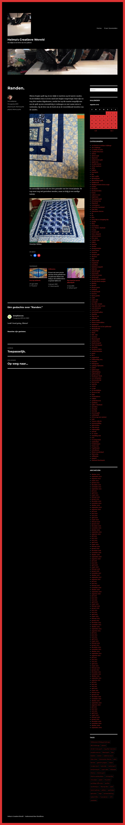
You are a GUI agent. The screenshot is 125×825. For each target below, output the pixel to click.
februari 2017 (96, 585)
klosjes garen (96, 287)
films (93, 224)
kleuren (94, 285)
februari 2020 (96, 522)
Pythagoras (95, 363)
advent (103, 745)
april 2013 (95, 639)
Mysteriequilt (96, 339)
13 (99, 120)
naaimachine (96, 341)
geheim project (96, 236)
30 (111, 127)
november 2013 (96, 625)
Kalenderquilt (96, 271)
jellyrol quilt (11, 106)
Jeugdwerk (95, 263)
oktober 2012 (96, 651)
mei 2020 (94, 515)
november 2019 (96, 528)
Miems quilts (20, 106)
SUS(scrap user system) (99, 417)
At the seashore (96, 166)
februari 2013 (96, 643)
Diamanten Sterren (98, 211)
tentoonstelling (96, 423)
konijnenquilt (96, 291)
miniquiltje (95, 331)
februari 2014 (96, 618)
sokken (94, 398)
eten (114, 759)
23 (111, 124)
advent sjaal (95, 156)
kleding (94, 283)
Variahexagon (96, 444)
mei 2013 (94, 637)
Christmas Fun (96, 201)
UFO (93, 438)
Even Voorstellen (110, 28)
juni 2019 (94, 538)
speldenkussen (96, 401)
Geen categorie (96, 234)
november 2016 (96, 587)
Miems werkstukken (98, 322)
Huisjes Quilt (95, 766)
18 (92, 124)
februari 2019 (96, 546)
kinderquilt (95, 277)
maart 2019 (95, 544)
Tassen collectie (97, 421)
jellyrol (10, 109)
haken (111, 762)
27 (100, 127)
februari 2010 (96, 717)
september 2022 (97, 476)
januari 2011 (95, 694)
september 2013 (96, 629)
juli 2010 (94, 707)
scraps (94, 388)
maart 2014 (95, 616)
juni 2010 (94, 709)
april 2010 (95, 713)
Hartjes (94, 246)
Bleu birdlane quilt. (97, 180)
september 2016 (97, 592)
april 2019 (95, 542)
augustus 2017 (96, 579)
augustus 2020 (96, 509)
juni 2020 (94, 513)
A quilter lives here (97, 152)
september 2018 (96, 557)
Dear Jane (95, 209)
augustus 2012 (96, 655)
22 (107, 124)
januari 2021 (95, 499)
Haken (94, 242)
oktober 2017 (96, 575)
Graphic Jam (95, 240)
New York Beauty (97, 345)
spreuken (94, 407)
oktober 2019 (96, 530)
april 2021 (95, 493)
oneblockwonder (97, 351)
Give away (95, 238)
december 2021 (96, 485)
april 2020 (95, 518)
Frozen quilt (95, 232)
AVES (93, 168)
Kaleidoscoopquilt (97, 267)
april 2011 (94, 688)
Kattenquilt (95, 273)
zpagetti (94, 458)
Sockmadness (96, 396)
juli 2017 (94, 581)
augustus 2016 (96, 594)
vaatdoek (94, 800)
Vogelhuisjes (96, 448)
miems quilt (101, 773)
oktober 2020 (96, 505)
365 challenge (95, 745)
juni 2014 (94, 610)
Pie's (93, 355)
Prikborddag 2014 (97, 359)
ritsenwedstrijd (96, 380)
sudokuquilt (95, 415)
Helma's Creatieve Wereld (26, 39)
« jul (95, 131)
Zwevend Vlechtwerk (98, 460)
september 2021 (96, 489)
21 (103, 124)
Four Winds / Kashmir (98, 228)
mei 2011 (94, 686)
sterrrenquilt (96, 413)
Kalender (94, 269)
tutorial (94, 431)
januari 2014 (95, 620)
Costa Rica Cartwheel (98, 207)
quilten (94, 368)
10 (115, 116)
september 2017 (96, 577)
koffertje (94, 289)
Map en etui (95, 316)
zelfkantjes (95, 456)
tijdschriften (95, 425)
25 (92, 127)
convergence (96, 205)
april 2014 (95, 614)
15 (107, 120)
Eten (93, 217)
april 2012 (95, 664)
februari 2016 (96, 606)
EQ (92, 215)
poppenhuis (95, 357)
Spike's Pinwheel (97, 405)
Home (99, 28)
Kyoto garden (96, 296)
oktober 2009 (96, 725)
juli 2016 (94, 596)
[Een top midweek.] (38, 273)
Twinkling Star (96, 436)
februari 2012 (96, 668)
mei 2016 (94, 600)
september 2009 (97, 727)
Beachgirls (105, 752)
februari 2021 (96, 497)
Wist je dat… (95, 454)
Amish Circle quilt (97, 160)
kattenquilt (112, 766)
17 (115, 120)
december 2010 (96, 697)
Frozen (94, 230)
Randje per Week (97, 376)
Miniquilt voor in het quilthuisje (101, 326)
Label (93, 298)
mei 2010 (94, 711)
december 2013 (96, 622)
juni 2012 (94, 659)
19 (96, 124)
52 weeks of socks (97, 149)
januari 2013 (95, 645)
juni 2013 (94, 635)
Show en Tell (96, 392)
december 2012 (96, 647)
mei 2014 (94, 612)
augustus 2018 (96, 559)
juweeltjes (95, 265)
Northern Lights (97, 349)
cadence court (96, 195)
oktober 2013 (96, 627)
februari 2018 (96, 569)
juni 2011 (94, 684)
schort (94, 386)
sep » (112, 131)
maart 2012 (95, 666)
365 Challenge (96, 147)
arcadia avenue (95, 752)
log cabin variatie (97, 304)
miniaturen (95, 324)
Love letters (95, 310)
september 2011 (96, 678)
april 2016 (95, 602)
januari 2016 (95, 608)
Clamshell (95, 203)
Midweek (113, 769)
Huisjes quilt (95, 254)
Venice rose (95, 446)
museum (94, 337)
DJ (92, 213)
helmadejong (12, 101)
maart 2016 (95, 604)
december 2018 (96, 550)
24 (115, 124)
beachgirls (95, 172)
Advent (94, 154)
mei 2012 (94, 662)
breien (94, 193)
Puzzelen (94, 361)
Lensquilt (94, 302)
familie (94, 222)
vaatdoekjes (95, 442)
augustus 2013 (96, 631)
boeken (94, 187)
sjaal (111, 786)
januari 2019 (95, 548)
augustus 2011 (96, 680)
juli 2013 (94, 633)
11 (92, 120)
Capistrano (95, 197)
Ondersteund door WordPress (34, 816)
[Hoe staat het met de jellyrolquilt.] (75, 273)
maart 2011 (95, 690)
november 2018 (96, 552)
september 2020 (97, 507)
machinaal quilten (97, 312)
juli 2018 (94, 561)
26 (96, 127)
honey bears (95, 250)
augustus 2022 (96, 478)
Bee (93, 174)
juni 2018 (94, 563)
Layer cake (95, 300)
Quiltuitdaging (96, 372)
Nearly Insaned (96, 343)
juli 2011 (94, 682)
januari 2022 (95, 483)
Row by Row (95, 382)
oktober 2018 (96, 555)
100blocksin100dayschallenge (100, 742)
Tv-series (95, 433)
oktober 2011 (96, 676)
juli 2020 (94, 511)
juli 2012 (94, 657)
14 (103, 120)
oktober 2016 (96, 590)
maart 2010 (95, 715)
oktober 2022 (96, 474)
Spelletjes (95, 403)
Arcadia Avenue (96, 164)
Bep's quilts (95, 176)
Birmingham (96, 178)
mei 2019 (94, 540)
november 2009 (96, 723)
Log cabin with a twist (98, 306)
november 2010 (96, 699)
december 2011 (96, 672)
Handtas (94, 244)
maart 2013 (95, 641)
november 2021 (96, 487)
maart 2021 (95, 495)
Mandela (94, 314)
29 (107, 127)
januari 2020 (95, 524)
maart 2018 (95, 567)
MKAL (93, 333)
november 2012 (96, 649)
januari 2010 (95, 719)
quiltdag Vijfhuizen (97, 366)
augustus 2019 (96, 534)
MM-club (95, 335)
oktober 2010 (96, 701)
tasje (93, 419)
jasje (93, 259)
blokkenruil (95, 182)
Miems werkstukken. (97, 776)
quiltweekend (96, 374)
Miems (14, 109)
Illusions (94, 256)
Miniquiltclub (96, 329)
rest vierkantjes (96, 378)
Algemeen (95, 158)
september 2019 (97, 532)
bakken (94, 170)
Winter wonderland (98, 452)
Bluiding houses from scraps (100, 184)
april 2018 (95, 565)
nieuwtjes (95, 347)
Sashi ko (94, 384)
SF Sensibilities (96, 390)
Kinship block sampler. (99, 281)
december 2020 (96, 501)
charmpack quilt (97, 199)
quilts (19, 109)
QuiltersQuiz (95, 370)
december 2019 (96, 526)
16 (111, 120)
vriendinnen (95, 450)
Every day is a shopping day (100, 219)
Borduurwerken (96, 191)
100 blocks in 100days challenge (101, 145)
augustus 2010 (96, 705)
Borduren (95, 189)
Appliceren (95, 162)
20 (100, 124)
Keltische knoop (97, 275)
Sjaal (93, 394)
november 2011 (96, 674)
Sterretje (94, 411)
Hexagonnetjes (96, 248)
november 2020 (96, 503)
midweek (94, 318)
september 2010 (96, 703)
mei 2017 (94, 583)
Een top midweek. (35, 280)
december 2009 (96, 721)
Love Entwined (96, 308)
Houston (94, 252)
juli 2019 (94, 536)
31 (115, 127)
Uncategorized (96, 440)
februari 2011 (96, 692)
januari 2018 (95, 571)
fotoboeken (95, 226)
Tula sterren (95, 427)
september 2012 (96, 653)
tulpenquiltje (96, 429)
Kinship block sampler (99, 279)
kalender (104, 766)
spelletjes (111, 790)
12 (96, 120)
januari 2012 (95, 670)
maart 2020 (95, 520)
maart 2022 (95, 480)
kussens (94, 294)
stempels (94, 409)
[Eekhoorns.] (57, 277)
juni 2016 (94, 598)
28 (103, 127)
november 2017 (96, 573)
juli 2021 (94, 491)
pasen (93, 353)
